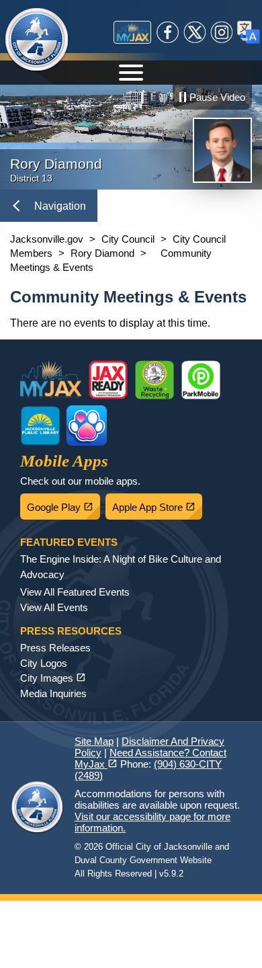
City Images (53, 678)
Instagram (221, 32)
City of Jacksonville (37, 40)
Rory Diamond (102, 253)
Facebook (168, 32)
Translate (248, 32)
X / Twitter (194, 32)
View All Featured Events (75, 592)
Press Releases (55, 647)
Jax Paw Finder (87, 425)
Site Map (94, 741)
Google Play (63, 503)
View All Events (54, 607)
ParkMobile (201, 380)
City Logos (43, 663)
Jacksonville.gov (46, 239)
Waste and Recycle (154, 380)
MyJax (132, 32)
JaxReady (108, 380)
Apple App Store (157, 503)
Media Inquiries (53, 693)
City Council (128, 239)
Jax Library (40, 425)
